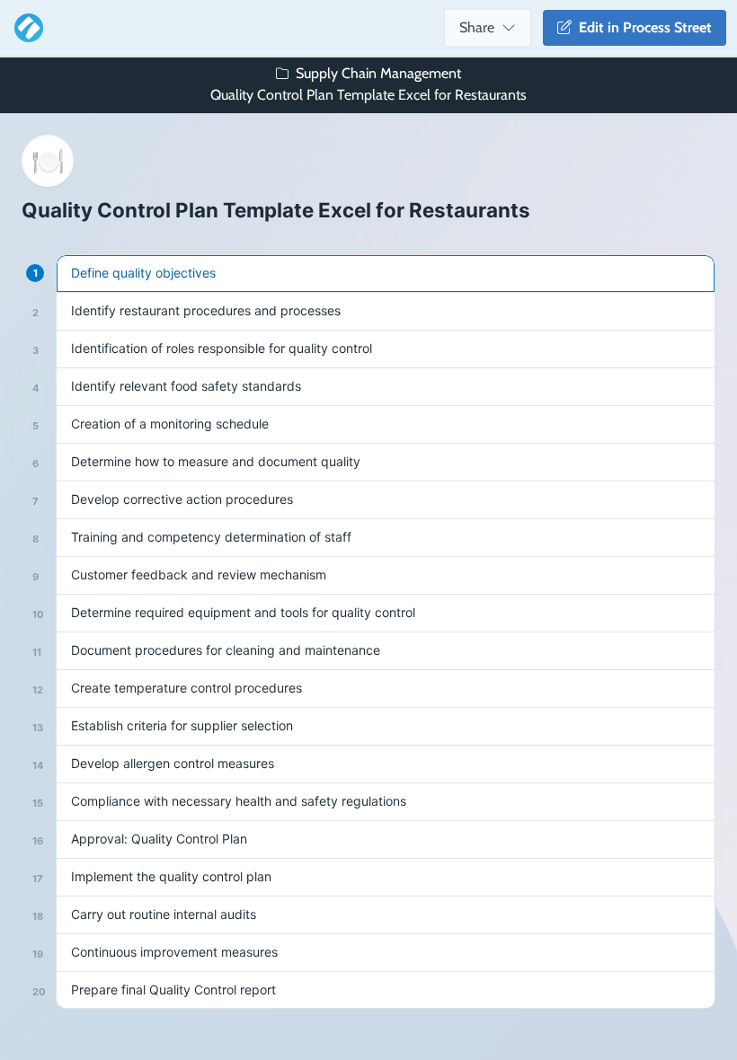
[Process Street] (25, 27)
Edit (642, 27)
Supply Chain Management (378, 73)
